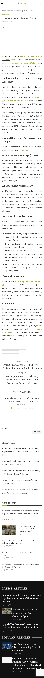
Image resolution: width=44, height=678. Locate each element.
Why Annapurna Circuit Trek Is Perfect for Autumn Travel (20, 554)
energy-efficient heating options (14, 348)
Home (4, 11)
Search (5, 428)
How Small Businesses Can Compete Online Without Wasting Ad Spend (28, 528)
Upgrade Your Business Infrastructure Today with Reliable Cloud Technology (20, 542)
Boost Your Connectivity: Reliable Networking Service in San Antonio (26, 647)
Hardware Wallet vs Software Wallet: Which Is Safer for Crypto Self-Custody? (21, 566)
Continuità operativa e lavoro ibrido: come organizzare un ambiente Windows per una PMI (20, 451)
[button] (4, 403)
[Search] (41, 3)
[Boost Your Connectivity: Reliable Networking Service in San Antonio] (7, 645)
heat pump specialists (11, 352)
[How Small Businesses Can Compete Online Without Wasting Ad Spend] (9, 530)
